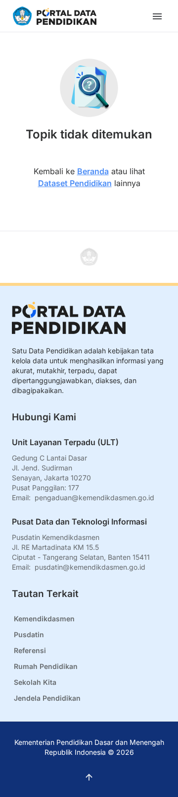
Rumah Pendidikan (46, 666)
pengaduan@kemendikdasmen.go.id (94, 497)
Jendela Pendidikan (47, 698)
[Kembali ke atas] (89, 257)
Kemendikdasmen (44, 618)
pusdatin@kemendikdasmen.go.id (90, 567)
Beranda (93, 171)
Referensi (30, 650)
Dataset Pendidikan (75, 183)
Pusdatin (29, 634)
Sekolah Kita (35, 682)
